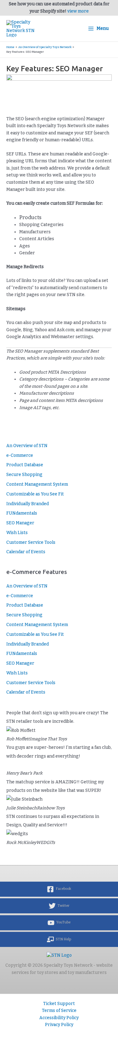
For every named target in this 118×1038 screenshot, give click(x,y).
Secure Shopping (24, 474)
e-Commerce (19, 455)
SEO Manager (20, 523)
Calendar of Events (25, 551)
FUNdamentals (21, 513)
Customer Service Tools (30, 542)
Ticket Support (59, 1003)
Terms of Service (59, 1010)
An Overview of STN (27, 445)
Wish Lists (17, 532)
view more (78, 11)
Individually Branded (27, 503)
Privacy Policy (59, 1024)
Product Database (24, 465)
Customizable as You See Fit (35, 494)
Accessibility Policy (59, 1017)
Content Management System (37, 484)
